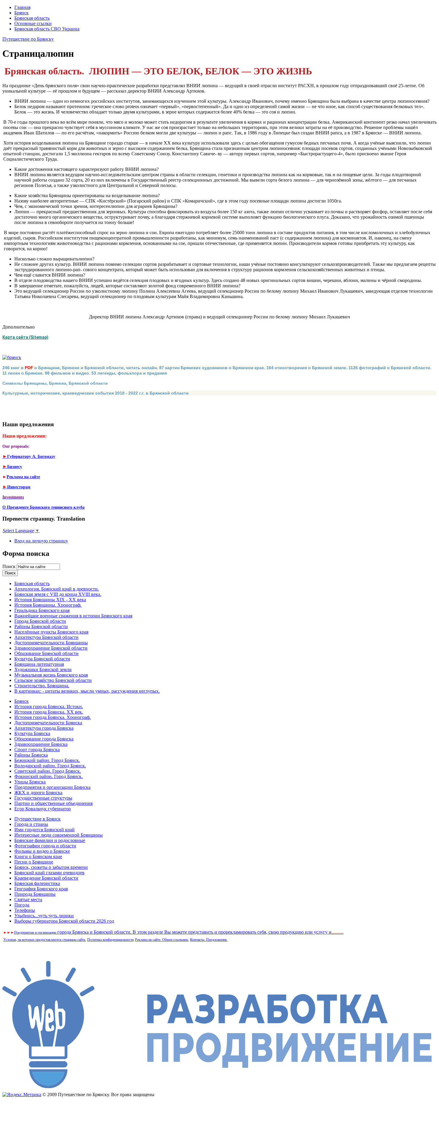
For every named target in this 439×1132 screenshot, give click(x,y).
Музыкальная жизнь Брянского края (51, 674)
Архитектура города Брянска (43, 728)
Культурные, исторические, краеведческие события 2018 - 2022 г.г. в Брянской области (95, 393)
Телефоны (24, 910)
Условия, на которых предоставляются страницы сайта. (44, 940)
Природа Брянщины (35, 894)
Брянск (21, 12)
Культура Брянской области (42, 658)
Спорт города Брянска (37, 749)
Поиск (9, 566)
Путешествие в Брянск (37, 818)
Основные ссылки (33, 23)
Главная (22, 7)
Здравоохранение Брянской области (51, 648)
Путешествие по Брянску (28, 39)
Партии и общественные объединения (53, 803)
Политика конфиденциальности (110, 940)
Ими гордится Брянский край (44, 829)
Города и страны (31, 824)
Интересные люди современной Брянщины (58, 835)
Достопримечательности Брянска (48, 722)
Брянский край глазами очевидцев (49, 872)
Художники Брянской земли (43, 669)
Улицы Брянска (30, 781)
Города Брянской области (40, 621)
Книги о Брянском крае (38, 856)
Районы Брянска (31, 754)
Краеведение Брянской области (46, 878)
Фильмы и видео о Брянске (42, 851)
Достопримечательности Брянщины (51, 642)
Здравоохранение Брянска (40, 744)
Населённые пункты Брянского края (51, 631)
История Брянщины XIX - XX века (50, 599)
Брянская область (32, 18)
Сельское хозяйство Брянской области (53, 680)
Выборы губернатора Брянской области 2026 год (64, 921)
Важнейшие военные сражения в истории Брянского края (73, 615)
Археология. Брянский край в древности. (56, 588)
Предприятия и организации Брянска (52, 787)
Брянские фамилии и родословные (49, 840)
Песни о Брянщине (33, 861)
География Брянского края (41, 888)
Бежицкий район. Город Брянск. (47, 760)
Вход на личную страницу (41, 540)
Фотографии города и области (45, 845)
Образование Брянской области (46, 653)
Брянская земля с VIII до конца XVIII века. (57, 594)
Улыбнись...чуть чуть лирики (44, 915)
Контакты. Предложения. (209, 940)
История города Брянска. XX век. (48, 711)
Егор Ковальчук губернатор (42, 808)
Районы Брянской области (41, 626)
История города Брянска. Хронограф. (52, 717)
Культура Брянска (32, 733)
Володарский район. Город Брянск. (50, 765)
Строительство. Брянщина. (41, 685)
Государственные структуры (43, 797)
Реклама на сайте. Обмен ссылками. (162, 940)
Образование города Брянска (43, 738)
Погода (21, 904)
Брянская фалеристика (37, 883)
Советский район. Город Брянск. (47, 771)
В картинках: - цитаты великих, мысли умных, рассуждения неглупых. (87, 691)
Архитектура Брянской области (46, 637)
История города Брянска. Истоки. (48, 706)
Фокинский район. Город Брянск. (48, 776)
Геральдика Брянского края (42, 610)
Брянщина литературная (39, 664)
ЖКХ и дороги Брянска (38, 792)
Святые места (28, 899)
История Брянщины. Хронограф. (48, 605)
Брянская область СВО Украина (46, 28)
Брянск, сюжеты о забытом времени (51, 867)
